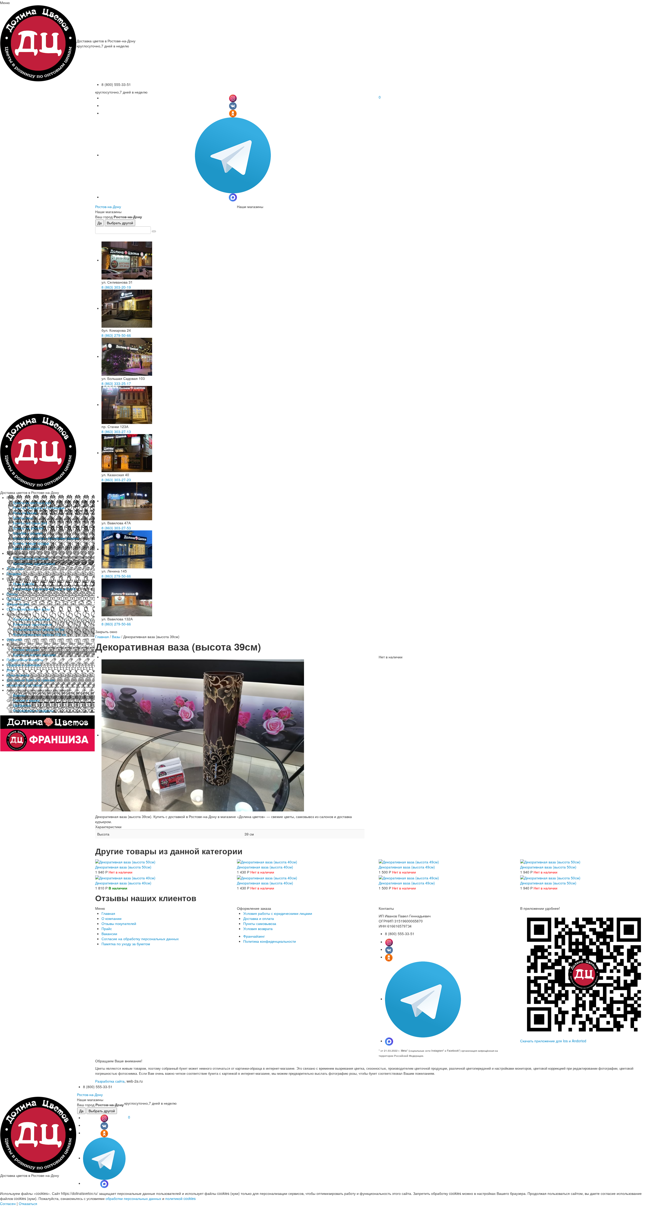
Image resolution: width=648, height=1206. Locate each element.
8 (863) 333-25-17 (116, 383)
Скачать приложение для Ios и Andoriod (553, 1040)
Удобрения (22, 705)
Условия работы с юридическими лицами (277, 913)
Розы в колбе (23, 583)
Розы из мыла (18, 674)
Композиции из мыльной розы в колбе (44, 588)
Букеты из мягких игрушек (34, 654)
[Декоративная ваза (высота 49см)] (409, 861)
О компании (112, 918)
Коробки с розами (28, 532)
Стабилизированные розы (28, 608)
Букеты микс (23, 517)
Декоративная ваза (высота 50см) (123, 866)
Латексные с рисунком (31, 619)
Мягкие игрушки (26, 649)
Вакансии (109, 933)
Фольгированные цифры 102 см (39, 634)
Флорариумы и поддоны (33, 710)
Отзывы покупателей (119, 923)
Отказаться (28, 1203)
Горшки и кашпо (26, 700)
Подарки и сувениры (24, 664)
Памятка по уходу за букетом (126, 943)
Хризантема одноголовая (34, 563)
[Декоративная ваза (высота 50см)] (125, 861)
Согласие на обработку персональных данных (140, 938)
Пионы (12, 593)
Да (99, 222)
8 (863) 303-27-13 (116, 431)
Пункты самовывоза (259, 923)
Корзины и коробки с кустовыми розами (46, 538)
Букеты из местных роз (32, 502)
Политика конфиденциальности (269, 941)
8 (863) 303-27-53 (116, 527)
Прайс (107, 928)
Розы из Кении (25, 512)
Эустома (14, 598)
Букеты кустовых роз (30, 522)
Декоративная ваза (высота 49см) (407, 866)
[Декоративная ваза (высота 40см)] (267, 861)
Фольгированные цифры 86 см (38, 629)
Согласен (8, 1203)
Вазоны (19, 695)
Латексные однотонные (32, 624)
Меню (5, 2)
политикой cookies (180, 1198)
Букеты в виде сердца (31, 543)
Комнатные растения (24, 685)
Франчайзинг (254, 936)
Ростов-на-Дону (108, 206)
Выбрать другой (120, 222)
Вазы (11, 669)
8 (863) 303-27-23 (116, 479)
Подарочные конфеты (25, 659)
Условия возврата (258, 928)
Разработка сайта (110, 1081)
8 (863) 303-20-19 (116, 287)
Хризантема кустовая (30, 558)
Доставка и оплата (258, 918)
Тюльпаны (15, 568)
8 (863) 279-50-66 (116, 335)
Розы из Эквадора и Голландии (39, 507)
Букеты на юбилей (28, 527)
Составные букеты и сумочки (31, 679)
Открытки (14, 639)
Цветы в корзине (26, 548)
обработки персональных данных (133, 1198)
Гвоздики (14, 573)
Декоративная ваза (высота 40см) (265, 866)
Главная (102, 636)
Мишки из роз (18, 603)
